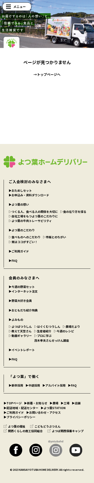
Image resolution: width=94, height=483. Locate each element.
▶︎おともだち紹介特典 (23, 310)
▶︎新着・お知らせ (35, 403)
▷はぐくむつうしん (47, 326)
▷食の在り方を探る (73, 211)
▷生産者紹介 (42, 331)
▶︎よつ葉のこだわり (22, 230)
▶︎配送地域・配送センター (21, 408)
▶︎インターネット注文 (23, 291)
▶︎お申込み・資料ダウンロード (29, 195)
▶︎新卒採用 (16, 385)
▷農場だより (71, 326)
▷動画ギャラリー (20, 336)
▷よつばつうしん (20, 326)
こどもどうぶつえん (47, 426)
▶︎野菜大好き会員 (20, 300)
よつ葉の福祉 (16, 426)
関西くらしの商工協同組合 (25, 431)
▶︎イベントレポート (22, 350)
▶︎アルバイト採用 (54, 385)
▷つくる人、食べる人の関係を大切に (33, 211)
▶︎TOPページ (13, 403)
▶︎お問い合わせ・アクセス (43, 412)
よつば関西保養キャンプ (68, 431)
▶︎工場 (65, 403)
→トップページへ (47, 74)
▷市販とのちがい (54, 237)
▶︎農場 (54, 403)
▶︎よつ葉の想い (19, 204)
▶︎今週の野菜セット (22, 287)
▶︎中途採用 (33, 385)
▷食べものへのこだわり (24, 237)
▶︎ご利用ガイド (19, 251)
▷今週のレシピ (64, 331)
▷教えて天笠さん (20, 331)
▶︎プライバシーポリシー (19, 417)
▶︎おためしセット (20, 190)
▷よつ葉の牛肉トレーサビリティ (30, 221)
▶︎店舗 (76, 403)
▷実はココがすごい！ (23, 242)
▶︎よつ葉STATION (53, 408)
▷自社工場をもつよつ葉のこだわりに (33, 216)
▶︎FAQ (13, 260)
